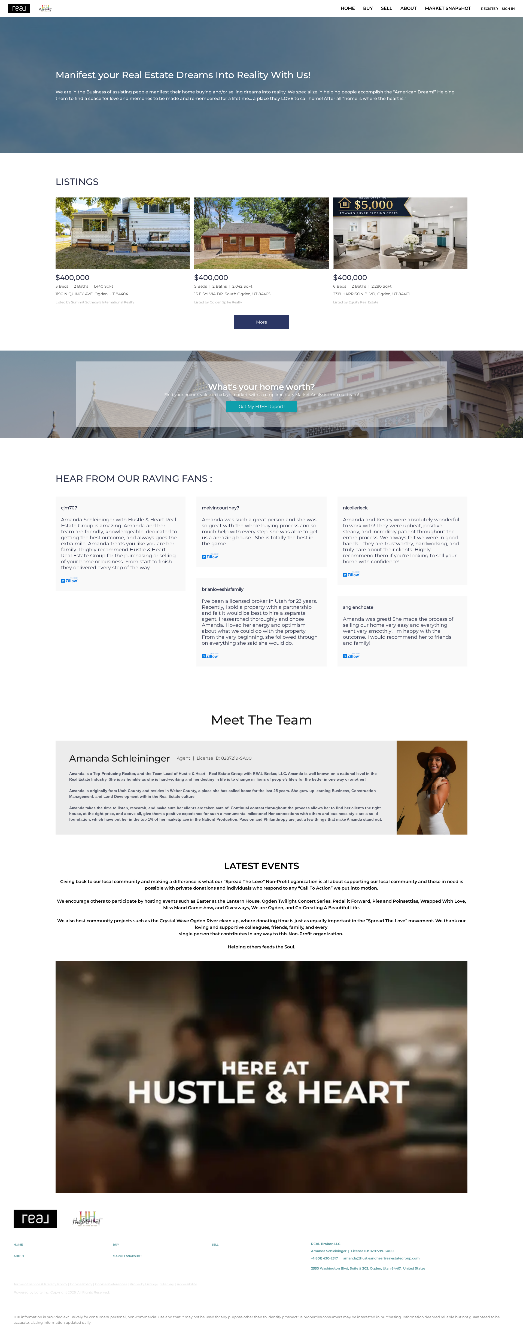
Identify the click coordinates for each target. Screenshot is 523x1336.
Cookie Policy (81, 1284)
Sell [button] (386, 8)
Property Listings (144, 1284)
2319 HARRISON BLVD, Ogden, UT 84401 (371, 293)
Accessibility (187, 1284)
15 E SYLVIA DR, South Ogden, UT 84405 (232, 293)
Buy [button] (368, 8)
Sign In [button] (508, 9)
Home (348, 8)
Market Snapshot (448, 8)
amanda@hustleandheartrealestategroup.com (381, 1258)
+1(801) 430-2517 (324, 1258)
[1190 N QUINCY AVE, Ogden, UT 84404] (123, 233)
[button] (63, 1245)
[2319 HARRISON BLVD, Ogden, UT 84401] (400, 233)
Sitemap (167, 1284)
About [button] (408, 8)
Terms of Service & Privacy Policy (40, 1284)
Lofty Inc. (42, 1292)
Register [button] (489, 9)
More (261, 322)
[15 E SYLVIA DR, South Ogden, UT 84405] (261, 233)
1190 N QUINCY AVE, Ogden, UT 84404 (92, 293)
